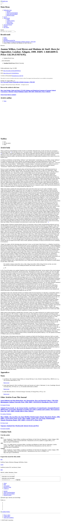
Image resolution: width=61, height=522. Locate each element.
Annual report (10, 23)
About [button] (5, 18)
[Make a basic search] (15, 31)
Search (2, 30)
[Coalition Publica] (5, 511)
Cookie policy (7, 516)
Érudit (8, 19)
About (8, 18)
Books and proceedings (12, 14)
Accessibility (7, 486)
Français (6, 26)
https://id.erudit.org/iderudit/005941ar (12, 70)
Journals (8, 11)
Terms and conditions (9, 517)
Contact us (6, 488)
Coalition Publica (11, 20)
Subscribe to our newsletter (8, 478)
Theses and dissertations (12, 12)
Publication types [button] (8, 10)
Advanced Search (8, 24)
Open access (9, 22)
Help (5, 484)
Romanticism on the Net (9, 40)
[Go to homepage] (4, 1)
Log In (5, 16)
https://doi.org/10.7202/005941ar (11, 73)
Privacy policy (7, 515)
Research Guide (7, 487)
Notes (5, 101)
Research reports (10, 15)
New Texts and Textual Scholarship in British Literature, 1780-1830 (19, 41)
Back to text (6, 382)
